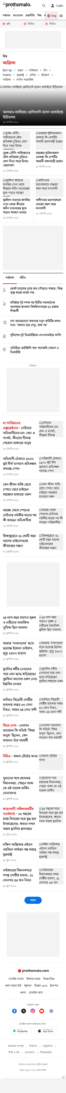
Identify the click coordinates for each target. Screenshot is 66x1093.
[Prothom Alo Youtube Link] (43, 1011)
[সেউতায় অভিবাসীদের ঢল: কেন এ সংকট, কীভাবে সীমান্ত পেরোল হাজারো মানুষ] (51, 429)
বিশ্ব (39, 15)
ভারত (20, 71)
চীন (45, 71)
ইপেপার (54, 986)
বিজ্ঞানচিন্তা (49, 979)
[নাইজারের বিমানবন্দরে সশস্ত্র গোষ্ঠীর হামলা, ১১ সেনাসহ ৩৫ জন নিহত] (51, 876)
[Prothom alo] (18, 5)
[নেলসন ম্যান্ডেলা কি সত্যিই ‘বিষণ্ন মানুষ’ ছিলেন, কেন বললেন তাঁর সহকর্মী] (51, 731)
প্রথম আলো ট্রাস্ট (13, 986)
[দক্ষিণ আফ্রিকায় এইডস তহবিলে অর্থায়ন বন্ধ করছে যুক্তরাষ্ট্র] (51, 850)
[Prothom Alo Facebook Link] (16, 1011)
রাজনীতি (30, 15)
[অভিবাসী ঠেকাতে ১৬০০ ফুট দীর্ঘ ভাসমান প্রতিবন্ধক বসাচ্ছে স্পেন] (51, 465)
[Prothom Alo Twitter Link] (25, 1011)
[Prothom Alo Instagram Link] (34, 1011)
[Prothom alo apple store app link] (45, 1031)
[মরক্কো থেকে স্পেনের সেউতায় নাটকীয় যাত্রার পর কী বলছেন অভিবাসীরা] (51, 516)
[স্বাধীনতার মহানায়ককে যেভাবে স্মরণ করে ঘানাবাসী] (49, 188)
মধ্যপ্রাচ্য (7, 75)
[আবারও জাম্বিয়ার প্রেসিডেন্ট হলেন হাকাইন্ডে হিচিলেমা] (33, 105)
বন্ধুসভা (28, 986)
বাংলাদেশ (18, 15)
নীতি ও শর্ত (14, 1052)
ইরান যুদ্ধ (7, 71)
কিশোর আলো (33, 979)
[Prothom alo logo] (33, 972)
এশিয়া (33, 75)
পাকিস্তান (33, 71)
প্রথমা (23, 993)
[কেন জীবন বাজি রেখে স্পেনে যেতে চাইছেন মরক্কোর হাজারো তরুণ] (51, 490)
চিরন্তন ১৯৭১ (40, 986)
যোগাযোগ (30, 1052)
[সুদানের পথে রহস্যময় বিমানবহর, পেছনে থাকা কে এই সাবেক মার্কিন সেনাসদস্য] (51, 784)
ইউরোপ (45, 75)
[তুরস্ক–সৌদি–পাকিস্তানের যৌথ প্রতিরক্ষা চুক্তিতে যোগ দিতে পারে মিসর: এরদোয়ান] (16, 140)
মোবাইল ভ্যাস (36, 993)
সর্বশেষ (6, 15)
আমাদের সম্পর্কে (16, 1046)
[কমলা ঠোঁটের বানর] (51, 762)
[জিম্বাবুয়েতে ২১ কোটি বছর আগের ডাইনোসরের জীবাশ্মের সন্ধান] (51, 542)
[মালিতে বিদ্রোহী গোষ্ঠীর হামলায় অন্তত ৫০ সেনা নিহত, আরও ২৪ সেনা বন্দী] (51, 706)
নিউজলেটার (46, 1052)
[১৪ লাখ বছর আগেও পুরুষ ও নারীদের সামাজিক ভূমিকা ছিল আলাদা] (51, 623)
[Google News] (51, 1011)
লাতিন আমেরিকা (25, 80)
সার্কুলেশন (47, 1046)
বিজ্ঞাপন (33, 1046)
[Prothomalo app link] (20, 1031)
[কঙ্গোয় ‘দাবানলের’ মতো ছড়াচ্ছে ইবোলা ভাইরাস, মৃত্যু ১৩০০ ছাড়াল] (51, 649)
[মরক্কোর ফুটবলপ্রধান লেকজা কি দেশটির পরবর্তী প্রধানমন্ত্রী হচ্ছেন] (49, 140)
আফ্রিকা (7, 80)
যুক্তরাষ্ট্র (20, 75)
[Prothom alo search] (44, 6)
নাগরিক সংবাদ (16, 979)
